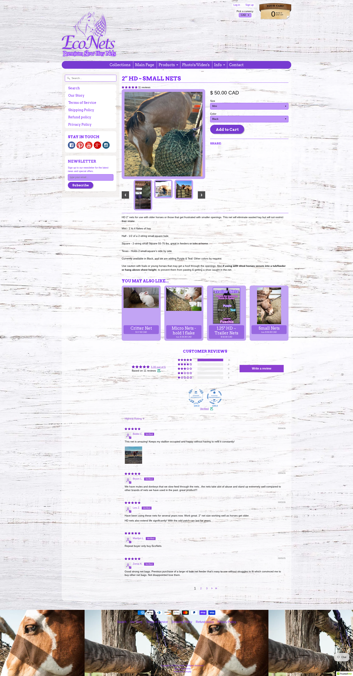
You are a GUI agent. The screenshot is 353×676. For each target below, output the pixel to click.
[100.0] (196, 396)
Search (74, 88)
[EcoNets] (89, 53)
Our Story (76, 95)
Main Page (144, 65)
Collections (120, 65)
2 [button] (201, 588)
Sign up (249, 5)
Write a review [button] (261, 368)
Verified (204, 408)
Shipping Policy (81, 110)
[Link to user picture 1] (133, 455)
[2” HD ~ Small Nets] (143, 195)
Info (218, 65)
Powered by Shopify (182, 671)
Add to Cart (227, 129)
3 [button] (207, 588)
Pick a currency (245, 11)
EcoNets (181, 665)
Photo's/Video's (196, 65)
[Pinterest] (80, 145)
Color (213, 113)
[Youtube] (88, 145)
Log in (236, 5)
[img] (132, 429)
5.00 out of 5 (158, 367)
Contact (236, 65)
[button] (130, 87)
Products (167, 65)
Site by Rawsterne (182, 669)
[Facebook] (71, 145)
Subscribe (80, 185)
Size (212, 101)
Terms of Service (82, 103)
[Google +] (97, 145)
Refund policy (79, 117)
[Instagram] (106, 145)
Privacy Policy (80, 124)
